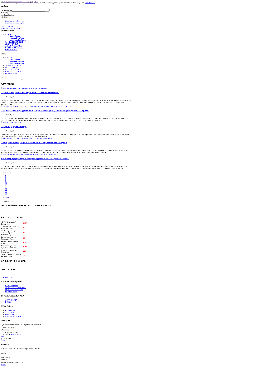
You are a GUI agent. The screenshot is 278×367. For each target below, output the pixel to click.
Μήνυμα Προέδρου (17, 61)
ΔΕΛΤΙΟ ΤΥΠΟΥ (11, 67)
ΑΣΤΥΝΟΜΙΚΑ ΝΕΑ (13, 69)
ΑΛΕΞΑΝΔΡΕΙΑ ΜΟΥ (13, 316)
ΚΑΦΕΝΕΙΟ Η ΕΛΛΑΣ (13, 71)
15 (6, 192)
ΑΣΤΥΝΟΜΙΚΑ (11, 300)
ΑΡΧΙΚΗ (8, 57)
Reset (3, 340)
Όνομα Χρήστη (6, 10)
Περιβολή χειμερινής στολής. (13, 126)
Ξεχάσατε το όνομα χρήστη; (15, 23)
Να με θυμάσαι (8, 15)
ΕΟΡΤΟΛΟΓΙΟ (6, 277)
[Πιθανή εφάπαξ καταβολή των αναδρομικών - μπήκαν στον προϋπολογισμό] (28, 138)
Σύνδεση (4, 17)
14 (6, 190)
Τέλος (7, 197)
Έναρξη (8, 172)
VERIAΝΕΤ (9, 312)
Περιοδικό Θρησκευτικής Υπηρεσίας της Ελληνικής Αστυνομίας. (30, 92)
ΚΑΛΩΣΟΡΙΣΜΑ (11, 286)
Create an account (7, 26)
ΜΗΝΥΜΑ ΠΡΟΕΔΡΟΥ (14, 290)
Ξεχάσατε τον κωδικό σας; (14, 21)
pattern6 (3, 365)
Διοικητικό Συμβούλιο (18, 63)
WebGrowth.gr (16, 334)
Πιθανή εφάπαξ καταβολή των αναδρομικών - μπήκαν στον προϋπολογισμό (34, 142)
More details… (90, 3)
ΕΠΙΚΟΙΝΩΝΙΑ (11, 73)
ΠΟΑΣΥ (8, 302)
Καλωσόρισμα (15, 59)
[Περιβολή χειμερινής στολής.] (12, 122)
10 (6, 182)
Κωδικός (4, 12)
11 (6, 184)
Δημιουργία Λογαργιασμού (10, 28)
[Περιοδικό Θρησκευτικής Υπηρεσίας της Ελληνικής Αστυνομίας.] (24, 88)
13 (6, 188)
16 (6, 194)
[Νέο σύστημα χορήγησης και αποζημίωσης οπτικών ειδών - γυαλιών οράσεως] (29, 154)
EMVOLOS (9, 314)
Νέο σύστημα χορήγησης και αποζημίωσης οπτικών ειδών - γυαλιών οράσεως (35, 159)
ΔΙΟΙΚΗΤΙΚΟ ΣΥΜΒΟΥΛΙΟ (15, 288)
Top (2, 336)
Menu (3, 54)
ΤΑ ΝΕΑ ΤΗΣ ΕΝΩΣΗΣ (14, 65)
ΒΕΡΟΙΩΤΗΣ (10, 310)
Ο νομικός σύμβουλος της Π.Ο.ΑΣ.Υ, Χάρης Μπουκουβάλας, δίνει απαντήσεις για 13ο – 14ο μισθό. (45, 110)
